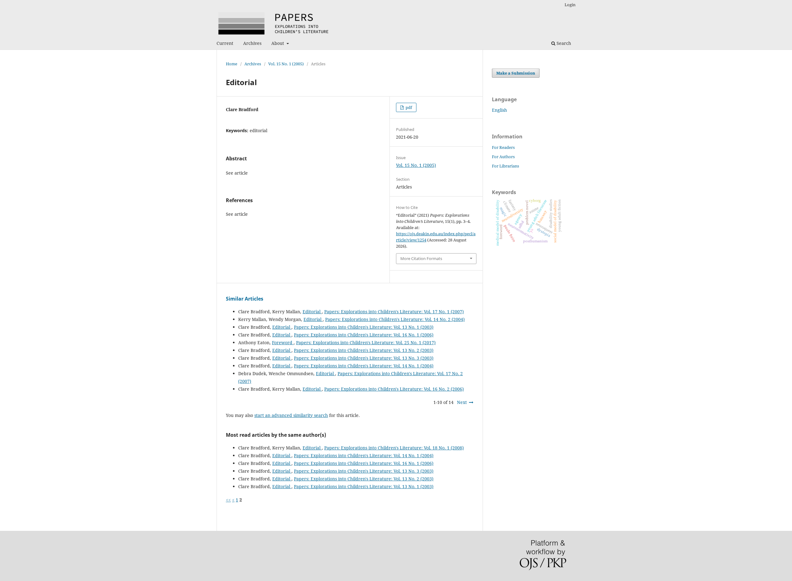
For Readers (503, 147)
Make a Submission (515, 73)
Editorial (312, 311)
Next (462, 402)
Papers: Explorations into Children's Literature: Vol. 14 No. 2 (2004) (395, 319)
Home (231, 64)
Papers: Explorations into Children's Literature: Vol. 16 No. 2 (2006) (394, 389)
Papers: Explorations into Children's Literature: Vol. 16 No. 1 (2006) (363, 335)
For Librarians (505, 166)
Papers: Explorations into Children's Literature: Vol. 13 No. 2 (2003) (363, 350)
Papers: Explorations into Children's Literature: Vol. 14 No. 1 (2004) (363, 366)
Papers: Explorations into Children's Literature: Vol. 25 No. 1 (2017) (366, 342)
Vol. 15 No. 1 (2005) (286, 64)
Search (563, 43)
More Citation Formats (421, 258)
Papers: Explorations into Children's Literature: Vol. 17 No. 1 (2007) (394, 311)
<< (228, 500)
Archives (252, 43)
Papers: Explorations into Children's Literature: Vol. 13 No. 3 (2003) (363, 358)
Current (225, 43)
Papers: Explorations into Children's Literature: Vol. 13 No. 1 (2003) (363, 327)
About (278, 43)
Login (570, 4)
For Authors (503, 156)
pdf (408, 107)
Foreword (283, 342)
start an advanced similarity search (291, 415)
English (499, 110)
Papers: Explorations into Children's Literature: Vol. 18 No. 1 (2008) (394, 448)
